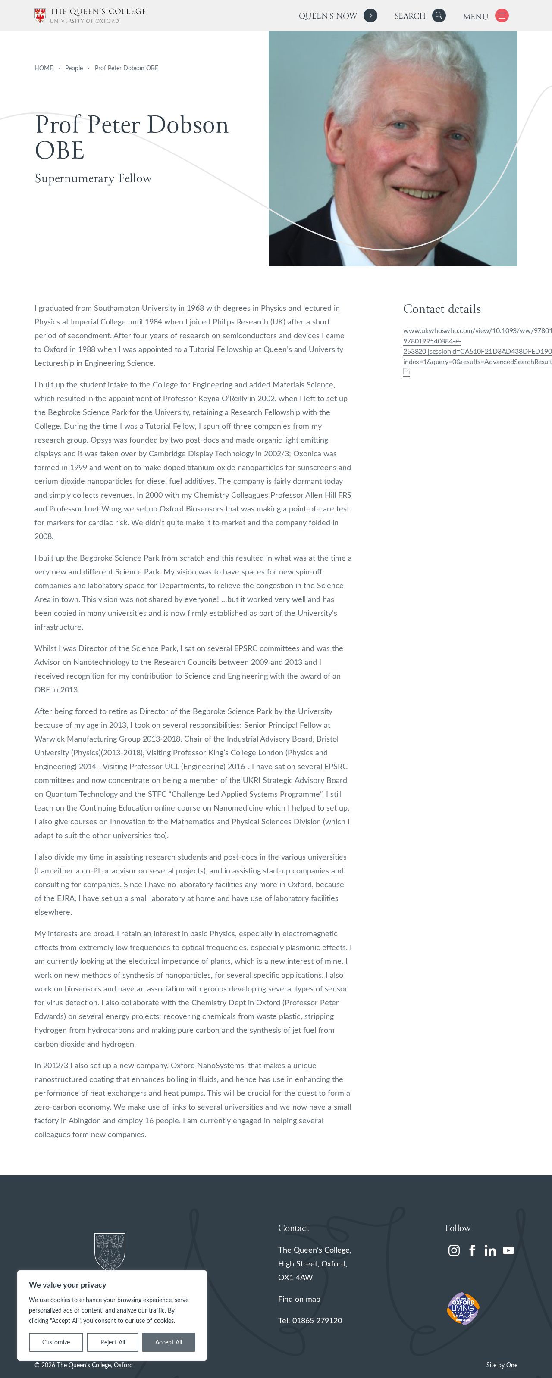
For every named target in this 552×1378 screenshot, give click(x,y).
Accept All (168, 1342)
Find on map (299, 1299)
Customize (56, 1342)
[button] (439, 15)
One (512, 1365)
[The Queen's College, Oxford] (89, 16)
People (74, 68)
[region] (112, 1315)
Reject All (112, 1342)
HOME (43, 68)
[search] (420, 15)
